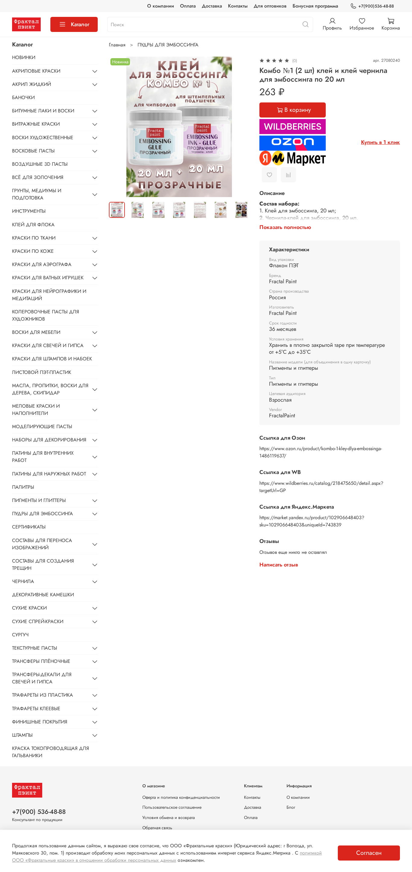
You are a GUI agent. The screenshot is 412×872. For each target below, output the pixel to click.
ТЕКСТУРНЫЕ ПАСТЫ (34, 648)
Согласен (369, 852)
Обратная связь (157, 828)
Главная (117, 44)
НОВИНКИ (23, 57)
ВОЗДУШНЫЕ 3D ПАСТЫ (40, 164)
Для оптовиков (270, 5)
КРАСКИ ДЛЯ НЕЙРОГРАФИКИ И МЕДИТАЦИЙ (49, 295)
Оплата (188, 5)
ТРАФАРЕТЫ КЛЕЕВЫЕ (36, 708)
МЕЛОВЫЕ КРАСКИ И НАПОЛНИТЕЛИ (36, 410)
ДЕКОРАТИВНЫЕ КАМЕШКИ (43, 594)
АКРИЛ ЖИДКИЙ (31, 84)
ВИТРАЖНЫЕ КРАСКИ (36, 124)
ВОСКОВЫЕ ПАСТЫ (33, 150)
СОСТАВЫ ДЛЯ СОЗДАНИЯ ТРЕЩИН (43, 564)
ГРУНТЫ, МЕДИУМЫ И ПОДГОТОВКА (36, 194)
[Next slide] (240, 127)
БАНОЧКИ (23, 97)
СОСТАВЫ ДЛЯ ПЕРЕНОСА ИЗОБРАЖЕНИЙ (42, 544)
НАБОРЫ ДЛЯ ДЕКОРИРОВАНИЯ (49, 439)
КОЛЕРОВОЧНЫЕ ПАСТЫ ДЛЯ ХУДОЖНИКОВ (45, 315)
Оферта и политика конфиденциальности (181, 797)
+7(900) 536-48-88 (39, 811)
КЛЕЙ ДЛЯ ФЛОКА (33, 224)
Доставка (212, 5)
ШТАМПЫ (22, 735)
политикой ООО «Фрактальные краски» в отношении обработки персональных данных (167, 856)
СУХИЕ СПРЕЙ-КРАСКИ (37, 621)
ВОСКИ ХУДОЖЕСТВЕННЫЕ (42, 137)
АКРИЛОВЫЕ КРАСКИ (36, 70)
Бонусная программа (315, 5)
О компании (160, 5)
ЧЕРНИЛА (23, 581)
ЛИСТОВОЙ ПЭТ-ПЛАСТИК (41, 372)
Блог (291, 807)
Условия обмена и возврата (168, 817)
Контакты (238, 5)
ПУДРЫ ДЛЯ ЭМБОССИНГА (168, 44)
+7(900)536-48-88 (376, 6)
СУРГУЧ (20, 634)
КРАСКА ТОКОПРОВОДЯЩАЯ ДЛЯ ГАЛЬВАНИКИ (50, 752)
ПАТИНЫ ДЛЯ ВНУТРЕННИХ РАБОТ (43, 457)
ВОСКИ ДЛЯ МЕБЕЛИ (36, 332)
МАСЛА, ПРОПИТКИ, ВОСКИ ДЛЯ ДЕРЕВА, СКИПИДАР (50, 389)
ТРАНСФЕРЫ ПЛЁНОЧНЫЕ (41, 661)
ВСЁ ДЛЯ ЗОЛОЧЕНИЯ (37, 177)
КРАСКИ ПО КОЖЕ (33, 251)
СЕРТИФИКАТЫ (29, 526)
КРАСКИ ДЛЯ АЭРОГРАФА (41, 264)
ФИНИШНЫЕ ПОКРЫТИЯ (39, 721)
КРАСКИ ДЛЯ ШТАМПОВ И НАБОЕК (52, 358)
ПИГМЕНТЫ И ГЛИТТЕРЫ (39, 500)
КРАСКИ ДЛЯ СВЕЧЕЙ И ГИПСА (48, 345)
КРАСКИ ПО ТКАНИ (33, 237)
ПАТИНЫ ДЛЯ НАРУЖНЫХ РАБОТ (49, 473)
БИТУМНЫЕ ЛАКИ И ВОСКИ (43, 110)
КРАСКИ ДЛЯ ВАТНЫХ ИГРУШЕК (48, 277)
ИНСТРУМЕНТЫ (29, 211)
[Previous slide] (118, 127)
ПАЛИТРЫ (23, 487)
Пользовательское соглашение (171, 807)
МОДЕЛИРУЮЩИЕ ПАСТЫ (42, 426)
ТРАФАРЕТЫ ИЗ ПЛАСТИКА (42, 695)
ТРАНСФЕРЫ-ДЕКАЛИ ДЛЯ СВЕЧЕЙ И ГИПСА (41, 678)
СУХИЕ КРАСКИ (29, 607)
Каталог (80, 24)
